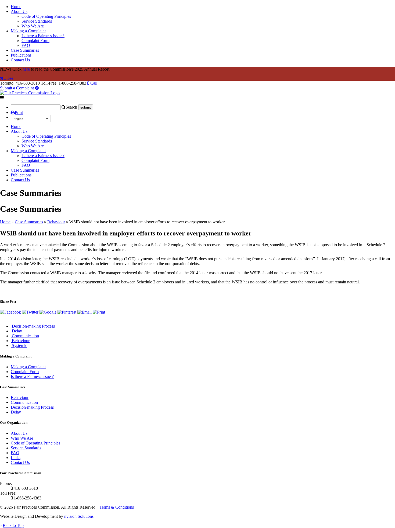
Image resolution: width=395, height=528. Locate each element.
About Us (19, 11)
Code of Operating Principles (46, 16)
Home (16, 6)
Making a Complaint (28, 31)
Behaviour (56, 222)
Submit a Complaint (17, 88)
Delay (16, 412)
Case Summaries (25, 50)
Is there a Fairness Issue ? (42, 35)
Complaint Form (35, 40)
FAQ (25, 45)
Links (15, 457)
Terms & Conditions (116, 507)
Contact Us (20, 60)
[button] (31, 118)
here (26, 69)
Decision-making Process (32, 407)
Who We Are (32, 26)
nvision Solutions (79, 516)
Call (93, 83)
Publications (21, 55)
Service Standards (36, 21)
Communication (24, 402)
